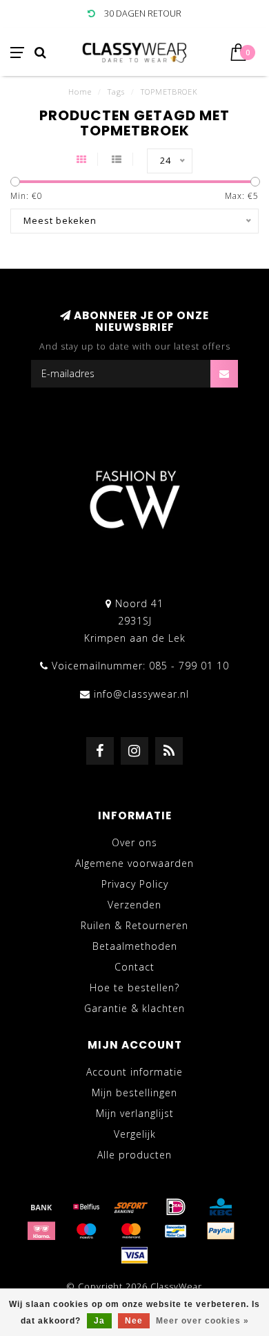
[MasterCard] (131, 1231)
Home (80, 91)
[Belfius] (86, 1206)
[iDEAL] (176, 1206)
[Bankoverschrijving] (41, 1206)
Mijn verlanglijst (135, 1113)
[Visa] (134, 1255)
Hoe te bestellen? (134, 987)
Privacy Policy (134, 883)
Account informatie (134, 1071)
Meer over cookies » (202, 1321)
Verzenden (134, 904)
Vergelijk (135, 1134)
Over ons (134, 842)
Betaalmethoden (134, 946)
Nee (134, 1321)
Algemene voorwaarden (134, 863)
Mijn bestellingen (134, 1092)
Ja (99, 1321)
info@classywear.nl (141, 693)
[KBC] (220, 1206)
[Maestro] (86, 1231)
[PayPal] (220, 1231)
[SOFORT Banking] (131, 1206)
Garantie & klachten (134, 1008)
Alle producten (134, 1154)
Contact (134, 966)
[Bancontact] (176, 1231)
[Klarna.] (41, 1231)
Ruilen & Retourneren (134, 925)
